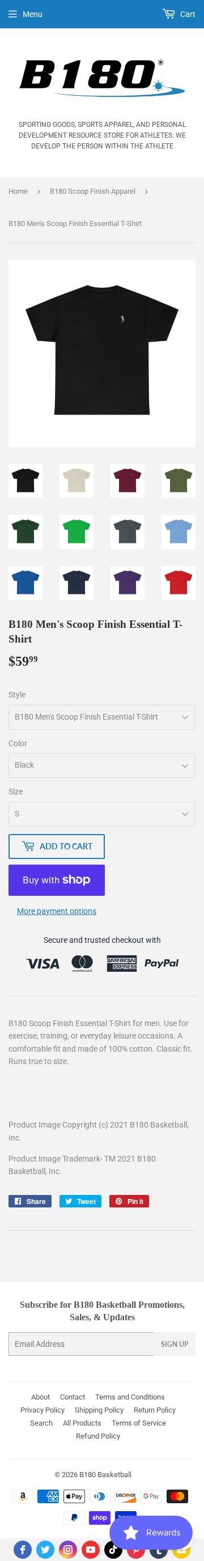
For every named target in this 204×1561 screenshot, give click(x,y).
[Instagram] (68, 1550)
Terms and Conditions (130, 1397)
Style (17, 694)
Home (18, 191)
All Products (82, 1423)
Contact (72, 1397)
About (40, 1397)
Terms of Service (139, 1423)
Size (15, 791)
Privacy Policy (42, 1410)
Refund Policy (98, 1436)
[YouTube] (91, 1550)
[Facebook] (23, 1550)
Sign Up (174, 1344)
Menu (32, 14)
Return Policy (155, 1410)
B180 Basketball (105, 1474)
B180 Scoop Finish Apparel (92, 191)
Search (41, 1423)
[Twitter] (45, 1550)
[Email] (181, 1550)
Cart (187, 14)
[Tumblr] (159, 1550)
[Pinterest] (136, 1550)
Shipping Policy (99, 1410)
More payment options (56, 911)
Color (17, 743)
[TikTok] (113, 1550)
